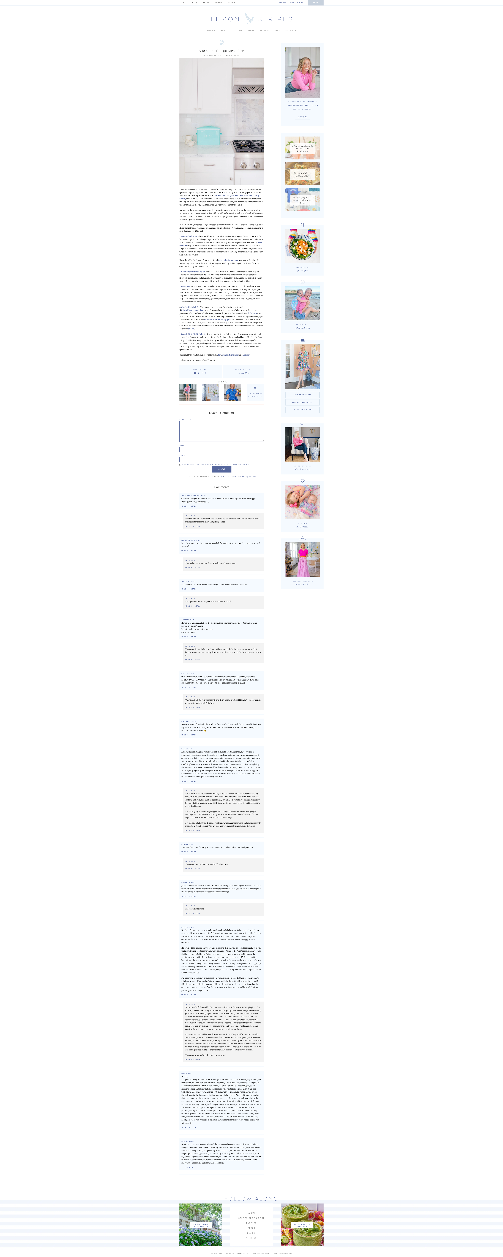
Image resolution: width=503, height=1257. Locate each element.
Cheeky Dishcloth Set (190, 307)
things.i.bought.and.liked (192, 310)
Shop (315, 2)
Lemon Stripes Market (302, 402)
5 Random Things (231, 55)
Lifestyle (237, 30)
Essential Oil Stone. (189, 236)
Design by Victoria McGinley (261, 1253)
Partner (206, 3)
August (225, 355)
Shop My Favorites (302, 394)
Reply (193, 506)
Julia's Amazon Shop (302, 410)
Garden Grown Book (251, 1218)
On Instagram (200, 1224)
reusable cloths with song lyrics (217, 319)
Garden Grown (302, 1224)
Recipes (224, 30)
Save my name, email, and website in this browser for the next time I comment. (216, 465)
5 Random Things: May (233, 392)
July (219, 355)
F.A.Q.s (194, 3)
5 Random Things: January (211, 392)
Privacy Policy (242, 1253)
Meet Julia (302, 116)
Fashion (211, 30)
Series (251, 30)
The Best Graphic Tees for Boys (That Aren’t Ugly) (302, 200)
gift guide (291, 30)
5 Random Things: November (221, 50)
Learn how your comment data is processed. (237, 477)
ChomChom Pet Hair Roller (193, 272)
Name (183, 446)
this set (191, 329)
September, (234, 355)
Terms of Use (229, 1253)
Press (251, 1228)
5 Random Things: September (188, 392)
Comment (185, 420)
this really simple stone (228, 260)
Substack (265, 30)
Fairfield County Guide (291, 3)
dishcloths (252, 313)
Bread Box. (185, 286)
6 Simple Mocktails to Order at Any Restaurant (302, 148)
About (182, 3)
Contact (219, 3)
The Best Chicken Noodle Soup (302, 174)
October (246, 355)
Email (183, 455)
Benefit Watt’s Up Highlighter (193, 334)
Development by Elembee (283, 1253)
